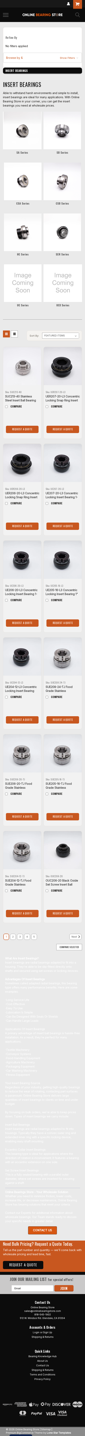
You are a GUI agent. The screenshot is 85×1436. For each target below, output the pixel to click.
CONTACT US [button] (42, 1230)
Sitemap (46, 1429)
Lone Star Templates (59, 1432)
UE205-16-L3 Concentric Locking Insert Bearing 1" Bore (62, 594)
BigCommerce (25, 1432)
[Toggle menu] (5, 15)
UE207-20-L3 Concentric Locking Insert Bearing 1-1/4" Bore (62, 497)
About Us (42, 1360)
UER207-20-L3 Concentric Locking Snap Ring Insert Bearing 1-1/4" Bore (63, 400)
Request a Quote (22, 429)
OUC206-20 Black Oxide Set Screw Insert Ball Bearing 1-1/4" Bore (62, 884)
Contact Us (42, 1365)
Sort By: (34, 335)
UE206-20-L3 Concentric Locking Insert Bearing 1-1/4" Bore (21, 594)
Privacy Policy (42, 1379)
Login (36, 1332)
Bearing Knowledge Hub (42, 1356)
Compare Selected (69, 947)
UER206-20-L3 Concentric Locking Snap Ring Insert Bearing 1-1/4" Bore (22, 497)
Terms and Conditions (42, 1374)
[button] (42, 58)
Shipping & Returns (43, 1336)
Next (75, 936)
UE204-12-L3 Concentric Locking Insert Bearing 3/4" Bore (21, 690)
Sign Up (47, 1332)
